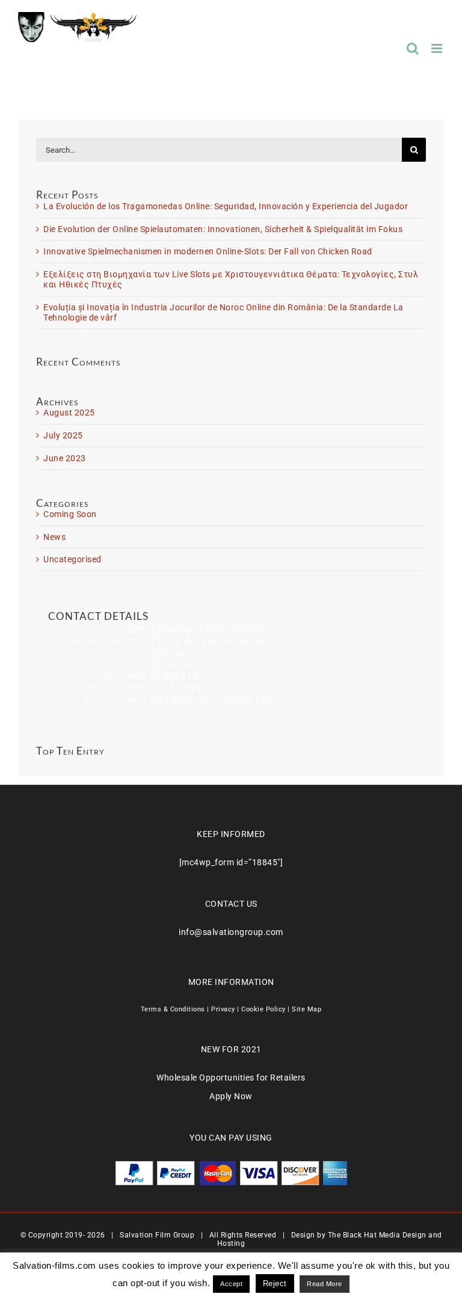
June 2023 (64, 458)
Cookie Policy (263, 1009)
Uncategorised (72, 559)
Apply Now (231, 1096)
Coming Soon (70, 514)
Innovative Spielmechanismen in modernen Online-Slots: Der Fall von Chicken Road (207, 251)
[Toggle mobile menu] (438, 48)
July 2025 (63, 435)
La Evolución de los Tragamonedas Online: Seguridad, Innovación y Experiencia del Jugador (225, 206)
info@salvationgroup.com (231, 932)
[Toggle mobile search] (413, 48)
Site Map (306, 1009)
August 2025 (69, 412)
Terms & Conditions (173, 1009)
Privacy (223, 1009)
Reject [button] (275, 1283)
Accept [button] (231, 1283)
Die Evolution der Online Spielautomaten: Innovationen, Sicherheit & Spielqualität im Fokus (222, 229)
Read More (324, 1283)
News (54, 537)
